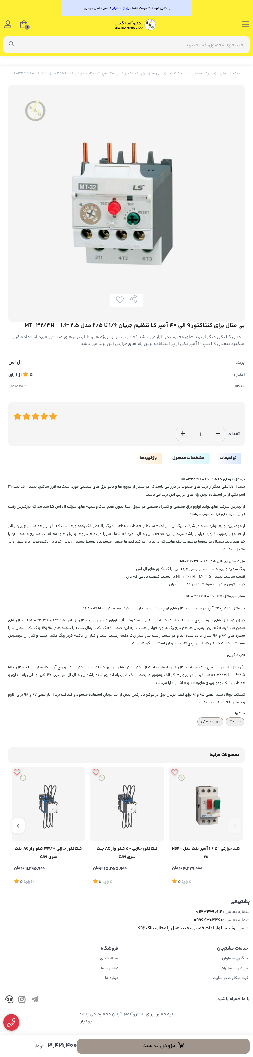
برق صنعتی (200, 74)
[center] (11, 45)
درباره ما (111, 978)
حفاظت (176, 74)
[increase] (182, 434)
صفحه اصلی (230, 74)
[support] (9, 1000)
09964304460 (208, 920)
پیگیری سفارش (235, 958)
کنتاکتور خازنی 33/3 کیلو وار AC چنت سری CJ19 (48, 852)
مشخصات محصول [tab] (188, 458)
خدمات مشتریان (232, 948)
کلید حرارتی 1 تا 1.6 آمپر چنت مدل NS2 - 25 (206, 852)
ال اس (15, 362)
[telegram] (35, 1000)
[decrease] (218, 434)
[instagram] (22, 1000)
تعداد (234, 434)
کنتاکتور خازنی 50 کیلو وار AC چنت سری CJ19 (127, 852)
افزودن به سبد (160, 1046)
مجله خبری (109, 958)
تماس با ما (109, 968)
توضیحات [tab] (228, 458)
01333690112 (209, 912)
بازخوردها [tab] (148, 458)
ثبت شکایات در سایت (230, 978)
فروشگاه (109, 948)
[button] (234, 825)
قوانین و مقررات (234, 968)
